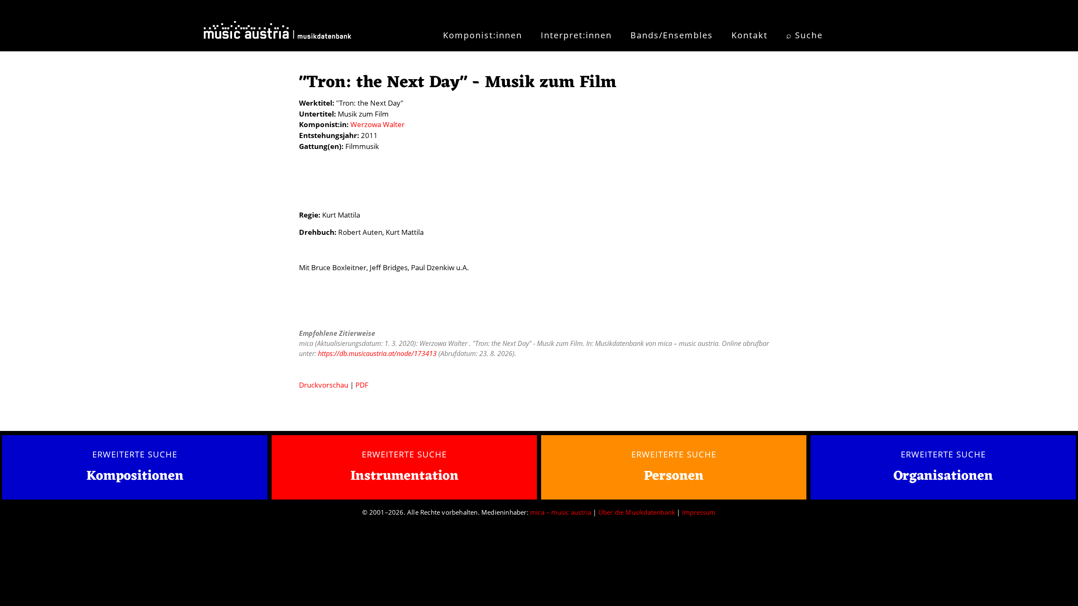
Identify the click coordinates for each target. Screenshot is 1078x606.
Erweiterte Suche (134, 454)
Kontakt (749, 35)
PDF (361, 385)
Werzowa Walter (377, 124)
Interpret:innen (576, 35)
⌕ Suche (804, 35)
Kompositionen (135, 476)
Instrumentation (404, 476)
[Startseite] (277, 33)
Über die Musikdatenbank (636, 512)
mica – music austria (560, 512)
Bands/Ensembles (671, 35)
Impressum (699, 512)
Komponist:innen (482, 35)
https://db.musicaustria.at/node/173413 (377, 353)
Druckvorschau (323, 385)
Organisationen (943, 476)
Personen (674, 476)
